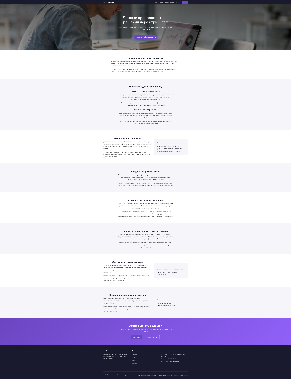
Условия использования (165, 375)
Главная (156, 2)
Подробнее (137, 337)
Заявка (185, 2)
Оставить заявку (152, 337)
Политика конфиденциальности (146, 375)
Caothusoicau (108, 2)
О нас (161, 2)
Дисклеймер (184, 375)
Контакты (178, 2)
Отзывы (172, 2)
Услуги (167, 2)
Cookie (176, 375)
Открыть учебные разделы (145, 37)
